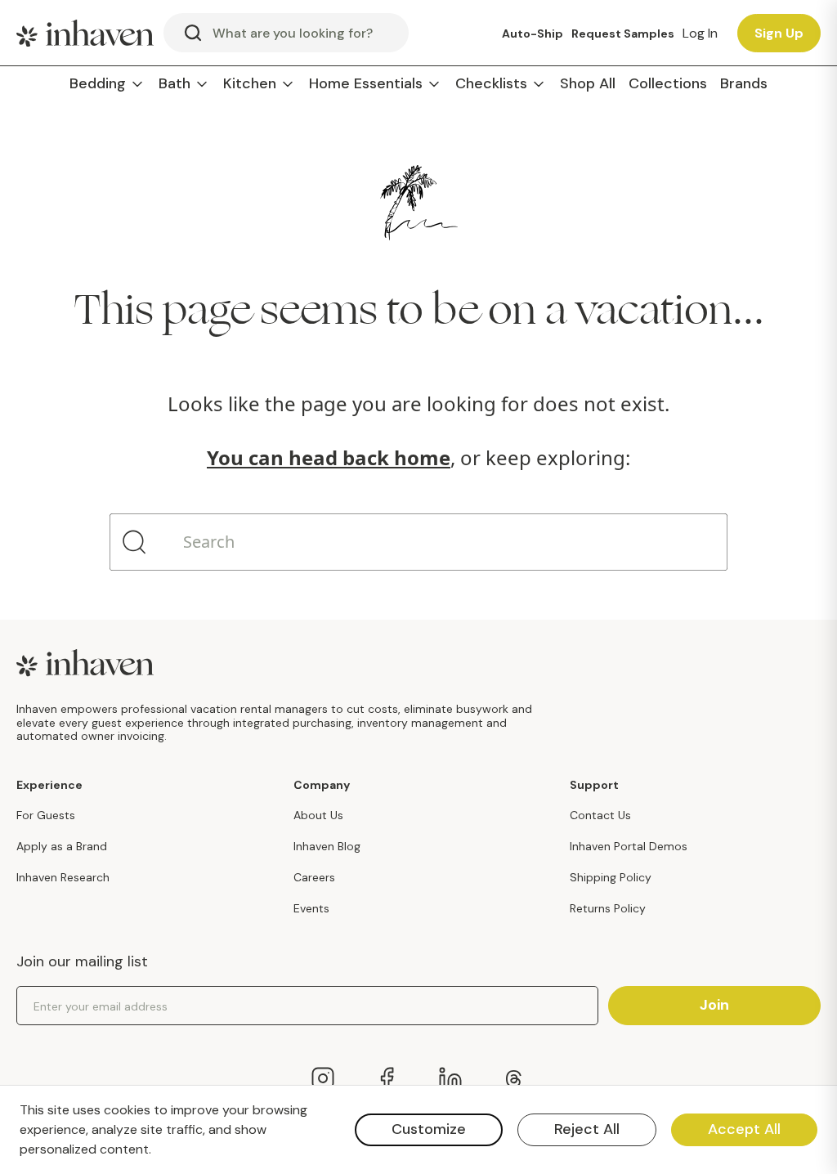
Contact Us (600, 815)
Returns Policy (608, 908)
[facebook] (386, 1078)
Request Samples (622, 33)
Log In (700, 33)
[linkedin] (450, 1078)
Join (714, 1005)
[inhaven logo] (85, 33)
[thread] (514, 1078)
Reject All (587, 1129)
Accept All (744, 1129)
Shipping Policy (610, 877)
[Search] (134, 542)
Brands (744, 83)
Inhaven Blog (326, 846)
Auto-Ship (532, 33)
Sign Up (778, 33)
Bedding (97, 83)
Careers (314, 877)
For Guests (45, 815)
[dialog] (418, 1129)
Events (311, 908)
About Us (318, 815)
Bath (174, 83)
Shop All (587, 83)
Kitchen (249, 83)
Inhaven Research (63, 877)
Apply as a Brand (61, 846)
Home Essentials (366, 83)
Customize (429, 1129)
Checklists (491, 83)
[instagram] (323, 1078)
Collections (668, 83)
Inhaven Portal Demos (628, 846)
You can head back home (328, 457)
